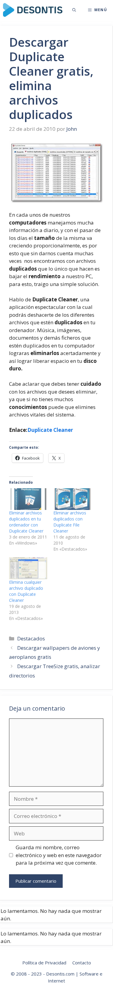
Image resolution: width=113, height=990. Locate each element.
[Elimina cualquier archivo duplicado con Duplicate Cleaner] (28, 568)
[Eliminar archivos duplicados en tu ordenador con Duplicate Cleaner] (28, 499)
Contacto (81, 963)
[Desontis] (32, 10)
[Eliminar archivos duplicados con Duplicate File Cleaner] (72, 499)
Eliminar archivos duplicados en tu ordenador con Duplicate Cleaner (26, 522)
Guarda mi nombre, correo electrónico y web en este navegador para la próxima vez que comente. (59, 855)
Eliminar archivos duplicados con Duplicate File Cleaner (69, 522)
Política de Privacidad (44, 963)
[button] (74, 10)
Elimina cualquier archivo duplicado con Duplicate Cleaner (26, 591)
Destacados (31, 638)
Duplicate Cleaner (50, 429)
